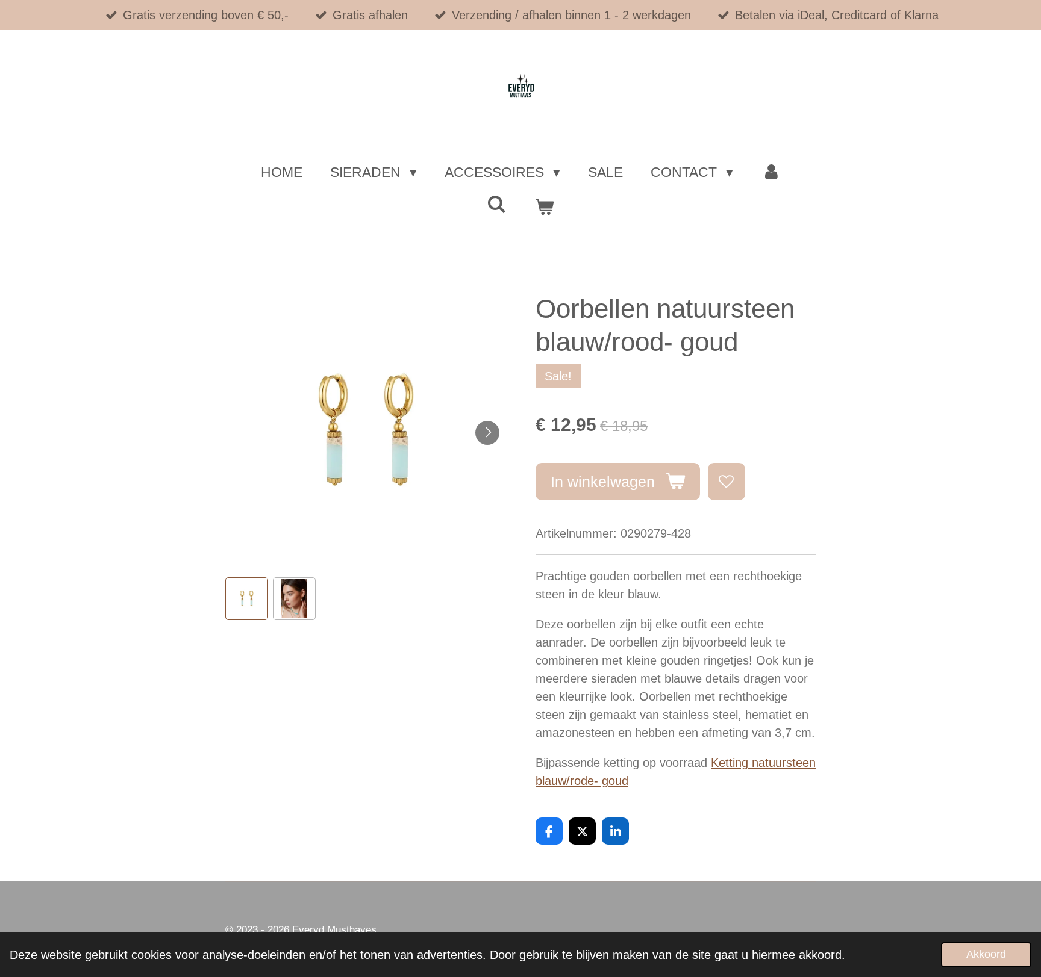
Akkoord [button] (986, 954)
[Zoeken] (497, 205)
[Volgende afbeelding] (487, 433)
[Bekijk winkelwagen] (544, 207)
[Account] (770, 172)
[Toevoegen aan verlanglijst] (727, 482)
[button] (246, 598)
